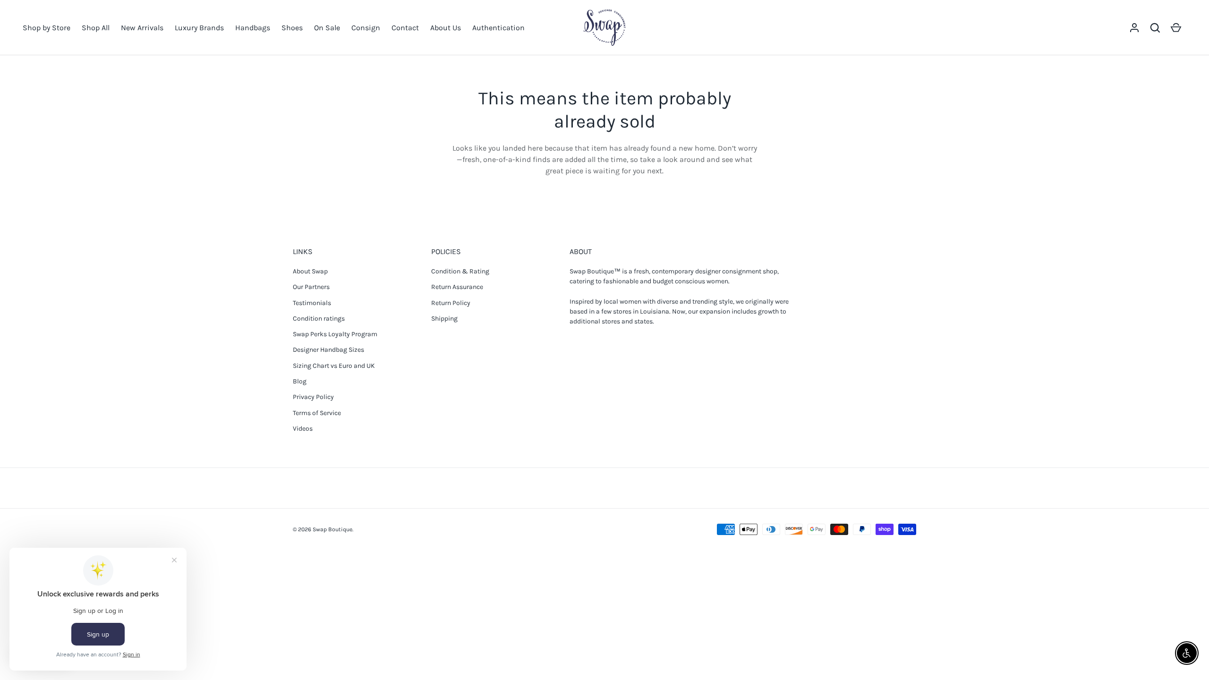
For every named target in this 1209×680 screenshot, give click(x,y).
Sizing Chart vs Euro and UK (334, 366)
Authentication (498, 27)
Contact (405, 27)
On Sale (327, 27)
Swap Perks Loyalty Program (335, 334)
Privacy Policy (313, 397)
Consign (365, 27)
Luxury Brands (199, 27)
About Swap (310, 271)
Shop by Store (46, 27)
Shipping (444, 318)
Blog (300, 381)
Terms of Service (317, 413)
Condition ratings (319, 318)
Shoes (292, 27)
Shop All (96, 27)
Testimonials (312, 303)
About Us (445, 27)
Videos (303, 429)
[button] (1155, 27)
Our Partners (311, 287)
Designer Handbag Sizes (328, 350)
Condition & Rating (460, 271)
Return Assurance (457, 287)
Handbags (252, 27)
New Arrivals (142, 27)
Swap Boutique (332, 529)
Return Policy (450, 303)
